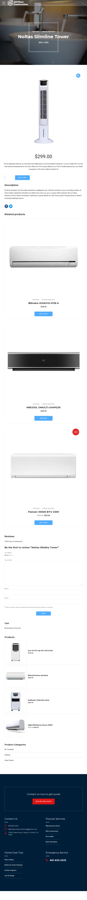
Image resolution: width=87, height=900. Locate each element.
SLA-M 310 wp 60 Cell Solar (40, 650)
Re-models (50, 836)
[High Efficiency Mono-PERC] (16, 726)
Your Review (8, 560)
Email (7, 598)
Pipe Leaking (9, 860)
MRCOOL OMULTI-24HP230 (43, 407)
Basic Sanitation (51, 842)
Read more (43, 418)
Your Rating (8, 552)
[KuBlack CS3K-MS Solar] (16, 701)
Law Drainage (9, 875)
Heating (35, 31)
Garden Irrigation (10, 870)
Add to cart (22, 177)
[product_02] (43, 361)
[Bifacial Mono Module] (16, 677)
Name (7, 588)
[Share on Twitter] (11, 206)
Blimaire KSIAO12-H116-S (43, 303)
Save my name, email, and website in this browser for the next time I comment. (29, 607)
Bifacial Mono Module (38, 675)
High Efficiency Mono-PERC (40, 725)
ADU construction (52, 831)
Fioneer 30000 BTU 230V (43, 511)
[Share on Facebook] (6, 206)
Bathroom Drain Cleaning (13, 865)
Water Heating (48, 300)
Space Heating (48, 31)
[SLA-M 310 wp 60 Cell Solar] (16, 652)
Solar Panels (9, 760)
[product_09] (43, 466)
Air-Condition (9, 749)
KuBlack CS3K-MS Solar (38, 700)
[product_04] (43, 257)
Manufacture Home (53, 826)
